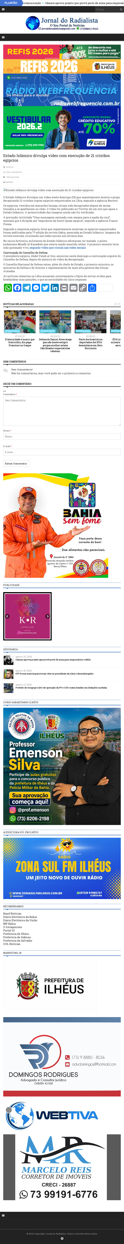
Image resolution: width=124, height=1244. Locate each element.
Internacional (12, 177)
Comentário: (10, 394)
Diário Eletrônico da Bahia (20, 917)
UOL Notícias (11, 944)
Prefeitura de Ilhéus (16, 933)
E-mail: (7, 446)
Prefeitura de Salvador (17, 940)
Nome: (7, 430)
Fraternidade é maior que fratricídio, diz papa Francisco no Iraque (20, 342)
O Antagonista (12, 927)
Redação (9, 182)
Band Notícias (12, 913)
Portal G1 (9, 930)
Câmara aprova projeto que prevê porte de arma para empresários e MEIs (69, 3)
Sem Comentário (14, 172)
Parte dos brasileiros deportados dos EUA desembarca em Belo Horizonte (91, 344)
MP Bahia (9, 923)
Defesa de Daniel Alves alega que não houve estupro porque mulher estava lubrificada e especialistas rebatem (55, 345)
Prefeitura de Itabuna (17, 937)
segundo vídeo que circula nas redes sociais (58, 247)
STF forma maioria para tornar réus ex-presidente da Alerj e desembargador (55, 673)
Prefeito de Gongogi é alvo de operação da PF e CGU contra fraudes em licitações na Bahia (61, 687)
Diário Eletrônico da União (20, 920)
